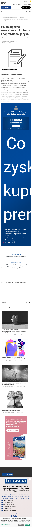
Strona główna (5, 17)
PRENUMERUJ (26, 7)
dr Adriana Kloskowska (10, 386)
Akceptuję (27, 524)
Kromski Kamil (7, 37)
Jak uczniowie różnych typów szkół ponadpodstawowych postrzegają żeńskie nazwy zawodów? (14, 331)
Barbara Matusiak (9, 360)
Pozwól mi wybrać (5, 524)
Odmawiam (21, 524)
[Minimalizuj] (30, 479)
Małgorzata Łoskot (9, 412)
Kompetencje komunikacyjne (17, 17)
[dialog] (16, 522)
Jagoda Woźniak (9, 334)
